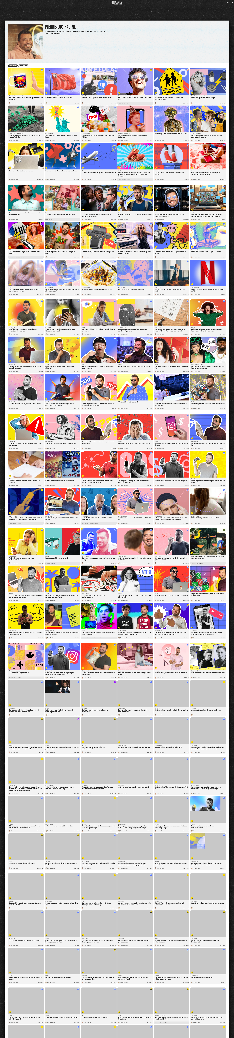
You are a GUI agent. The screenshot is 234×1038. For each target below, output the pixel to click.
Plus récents (13, 66)
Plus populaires (23, 66)
